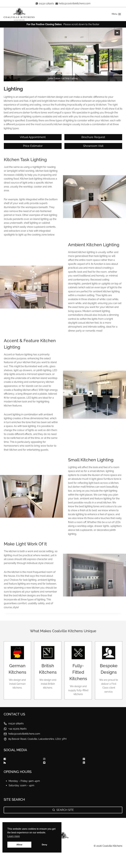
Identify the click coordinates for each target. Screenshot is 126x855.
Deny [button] (44, 844)
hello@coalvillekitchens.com (24, 733)
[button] (117, 32)
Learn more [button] (13, 836)
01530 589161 (16, 723)
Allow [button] (19, 844)
